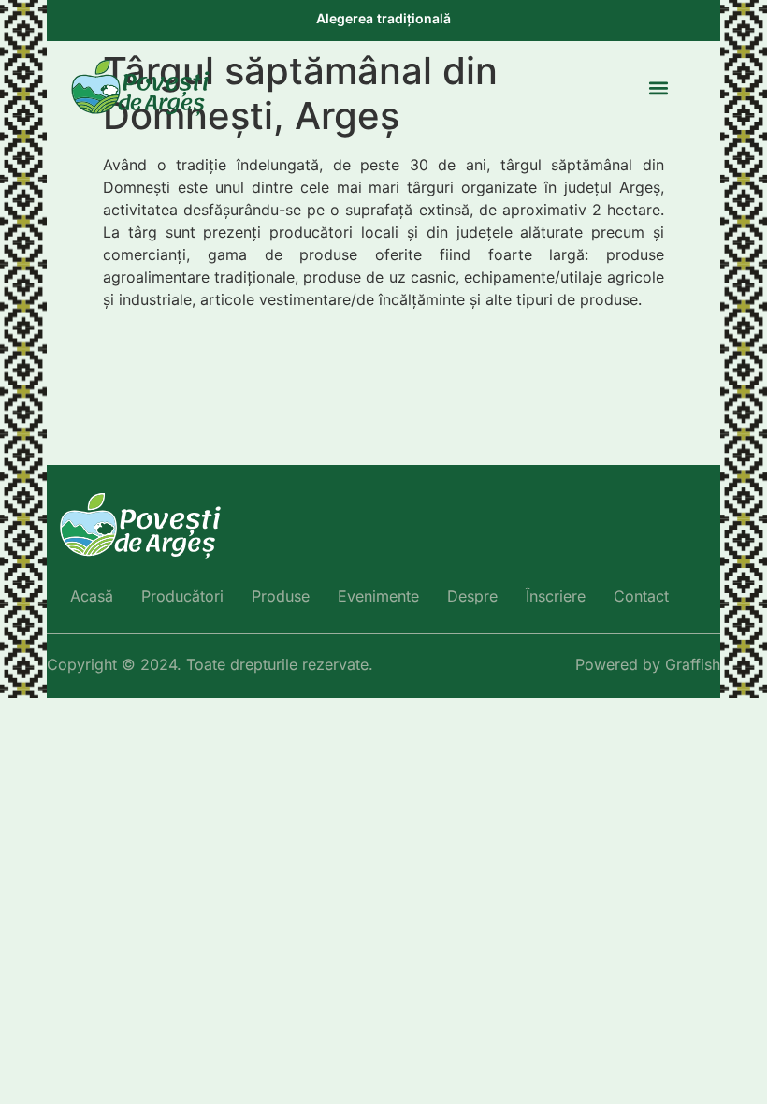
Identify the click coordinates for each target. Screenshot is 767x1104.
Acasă (91, 596)
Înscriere (556, 596)
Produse (281, 596)
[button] (658, 88)
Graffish (692, 664)
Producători (182, 596)
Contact (641, 596)
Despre (472, 596)
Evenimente (378, 596)
